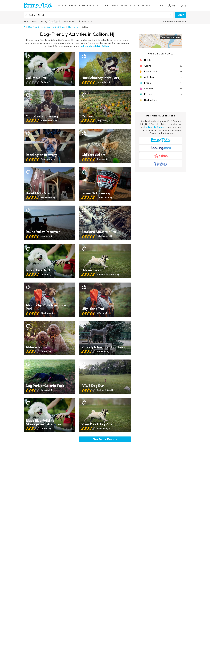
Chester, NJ (46, 351)
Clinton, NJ (46, 274)
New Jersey (73, 27)
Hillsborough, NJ (104, 236)
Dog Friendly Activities (39, 27)
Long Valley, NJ (103, 82)
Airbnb (72, 5)
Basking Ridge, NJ (105, 390)
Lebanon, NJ (46, 236)
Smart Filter (87, 21)
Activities (102, 5)
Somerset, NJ (47, 390)
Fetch (180, 15)
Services (126, 5)
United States (59, 27)
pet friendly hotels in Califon (95, 46)
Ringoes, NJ (102, 159)
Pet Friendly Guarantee (155, 127)
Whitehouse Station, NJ (108, 274)
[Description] (28, 56)
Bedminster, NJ (48, 197)
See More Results (105, 439)
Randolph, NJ (103, 351)
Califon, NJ (46, 82)
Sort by (166, 21)
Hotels (62, 5)
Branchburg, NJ (48, 159)
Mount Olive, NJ (104, 197)
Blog (136, 5)
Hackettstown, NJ (49, 120)
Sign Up (182, 5)
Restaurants (86, 5)
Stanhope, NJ (47, 313)
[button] (160, 60)
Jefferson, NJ (102, 313)
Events (114, 5)
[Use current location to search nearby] (171, 15)
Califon (85, 27)
